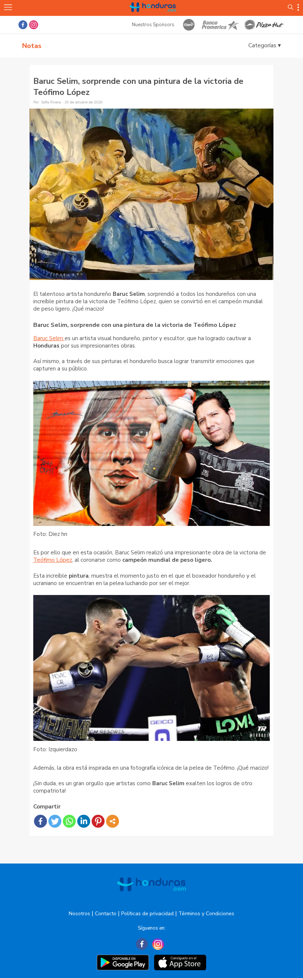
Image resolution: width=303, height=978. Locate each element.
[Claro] (189, 25)
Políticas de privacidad (147, 913)
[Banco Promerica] (220, 25)
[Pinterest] (98, 821)
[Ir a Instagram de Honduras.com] (33, 24)
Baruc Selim (49, 338)
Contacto (105, 913)
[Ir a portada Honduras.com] (153, 16)
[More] (112, 821)
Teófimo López (52, 560)
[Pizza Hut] (264, 25)
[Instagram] (158, 944)
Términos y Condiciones (206, 913)
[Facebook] (40, 821)
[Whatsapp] (69, 821)
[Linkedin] (83, 821)
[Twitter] (54, 821)
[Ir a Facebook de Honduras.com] (22, 24)
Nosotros (79, 913)
